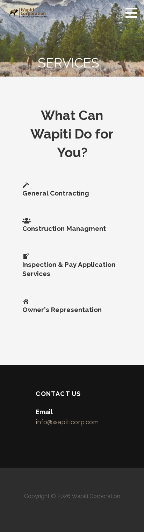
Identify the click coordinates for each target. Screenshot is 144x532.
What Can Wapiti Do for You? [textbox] (72, 133)
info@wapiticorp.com (67, 422)
